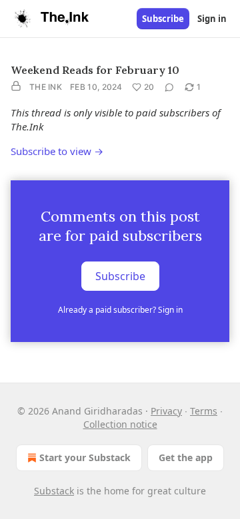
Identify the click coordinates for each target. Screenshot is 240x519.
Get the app (186, 457)
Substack (54, 490)
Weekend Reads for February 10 (95, 70)
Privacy (166, 411)
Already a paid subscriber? (120, 309)
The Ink (45, 87)
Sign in (212, 19)
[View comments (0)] (169, 87)
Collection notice (120, 424)
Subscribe (163, 19)
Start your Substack (85, 457)
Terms (203, 411)
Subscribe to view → (57, 151)
